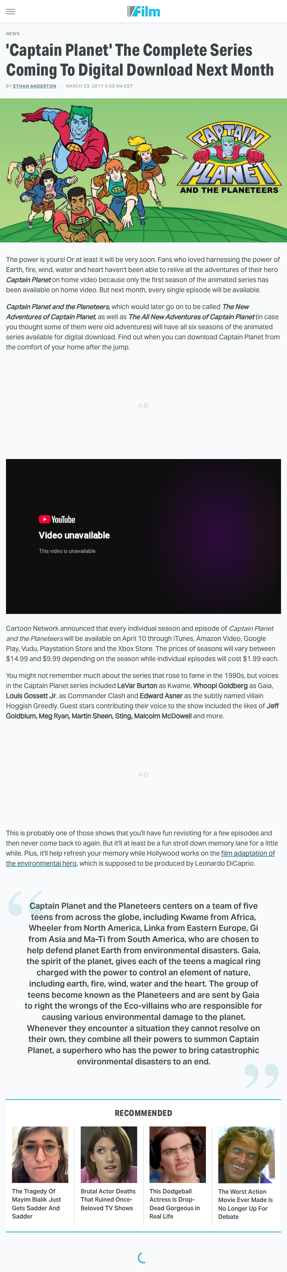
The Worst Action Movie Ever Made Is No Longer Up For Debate (245, 1204)
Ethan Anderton (34, 86)
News (13, 33)
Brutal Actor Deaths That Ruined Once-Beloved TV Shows (108, 1199)
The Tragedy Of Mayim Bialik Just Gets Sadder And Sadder (36, 1203)
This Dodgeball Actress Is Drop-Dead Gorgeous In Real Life (174, 1203)
